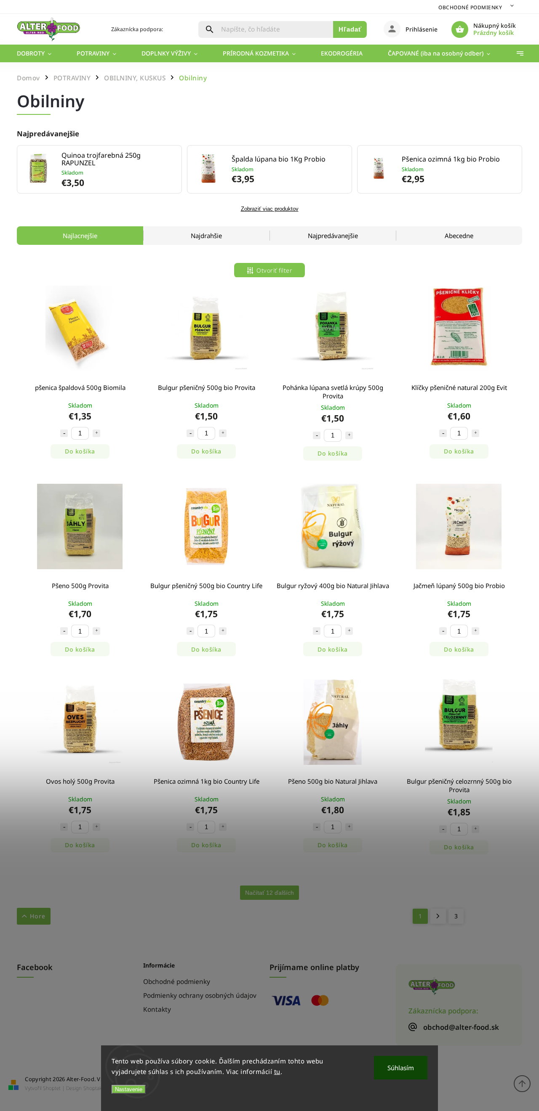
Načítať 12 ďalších (269, 892)
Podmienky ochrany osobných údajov (199, 995)
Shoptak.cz (95, 1088)
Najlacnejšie (80, 235)
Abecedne (459, 235)
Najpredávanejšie (333, 235)
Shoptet (52, 1088)
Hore (37, 916)
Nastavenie (128, 1089)
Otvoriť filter (274, 270)
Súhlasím (400, 1067)
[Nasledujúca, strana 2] (438, 916)
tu (277, 1071)
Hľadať (350, 29)
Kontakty (157, 1009)
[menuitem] (40, 53)
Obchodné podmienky (470, 7)
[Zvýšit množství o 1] (96, 433)
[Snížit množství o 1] (64, 433)
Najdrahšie (206, 235)
